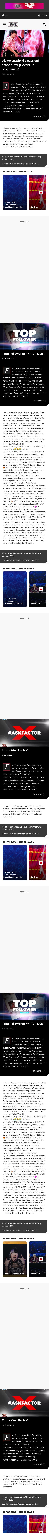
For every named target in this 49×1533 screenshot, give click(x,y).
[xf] (13, 24)
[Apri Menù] (4, 24)
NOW (11, 159)
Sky (26, 157)
